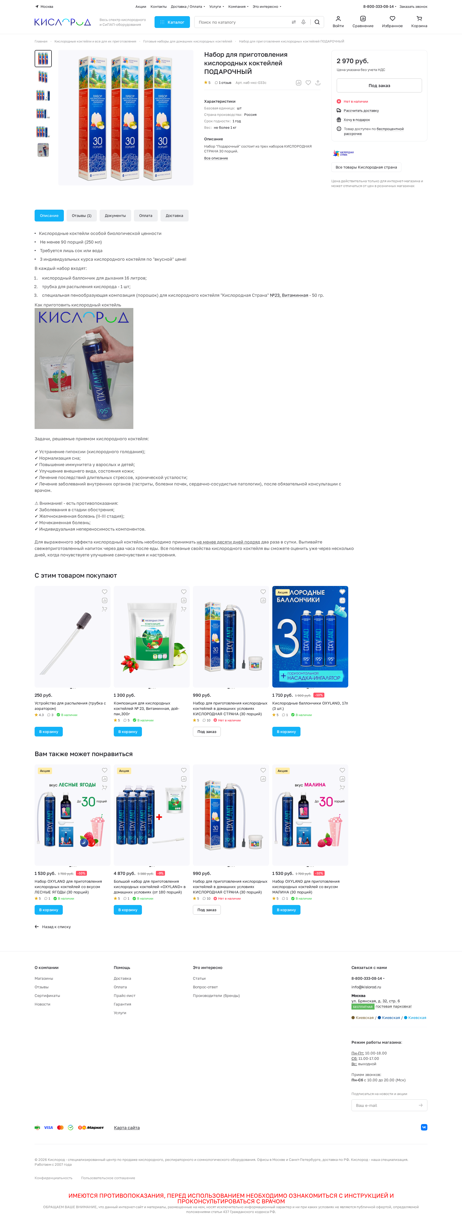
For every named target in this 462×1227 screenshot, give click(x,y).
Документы (115, 215)
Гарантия (122, 1004)
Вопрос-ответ (205, 987)
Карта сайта (127, 1127)
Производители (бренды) (216, 995)
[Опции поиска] (293, 22)
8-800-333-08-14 (378, 6)
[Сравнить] (298, 82)
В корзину (48, 731)
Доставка (174, 215)
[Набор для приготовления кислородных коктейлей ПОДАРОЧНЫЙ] (125, 117)
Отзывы (81, 215)
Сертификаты (47, 995)
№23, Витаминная (289, 295)
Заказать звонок (413, 6)
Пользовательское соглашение (108, 1178)
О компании (46, 967)
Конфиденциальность (53, 1178)
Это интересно (207, 967)
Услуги (120, 1012)
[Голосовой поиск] (304, 22)
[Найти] (317, 22)
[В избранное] (308, 82)
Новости (42, 1004)
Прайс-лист (124, 995)
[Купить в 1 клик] (104, 609)
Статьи (199, 978)
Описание (49, 215)
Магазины (44, 978)
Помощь (122, 967)
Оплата (145, 215)
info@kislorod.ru (366, 987)
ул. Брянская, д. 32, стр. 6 (381, 1000)
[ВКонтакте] (424, 1127)
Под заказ (379, 85)
